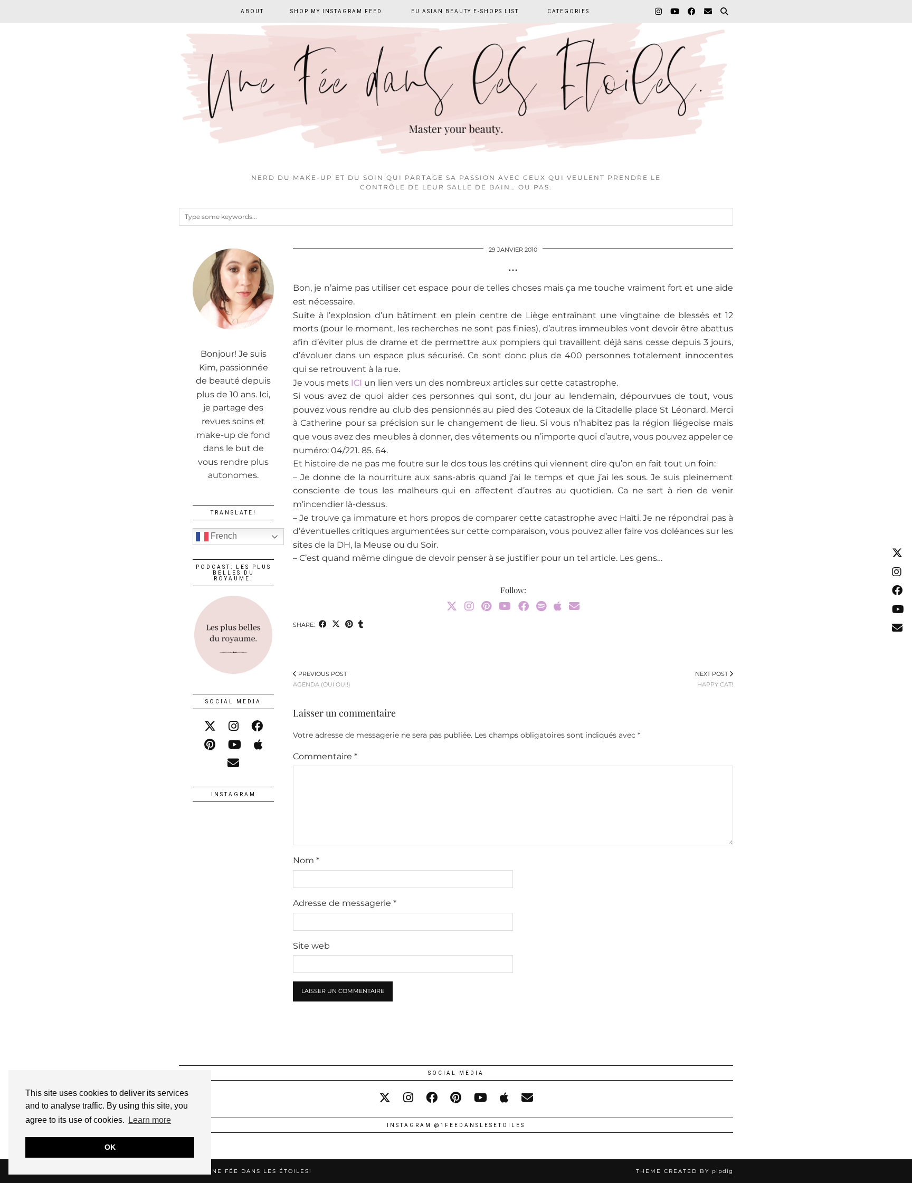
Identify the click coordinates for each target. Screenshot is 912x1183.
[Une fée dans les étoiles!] (456, 84)
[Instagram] (659, 11)
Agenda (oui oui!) (321, 679)
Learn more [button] (149, 1119)
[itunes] (258, 745)
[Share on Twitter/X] (336, 625)
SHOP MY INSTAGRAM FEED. (337, 11)
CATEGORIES (568, 11)
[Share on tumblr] (361, 625)
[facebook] (257, 726)
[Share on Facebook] (322, 625)
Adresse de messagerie (344, 903)
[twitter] (210, 726)
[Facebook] (692, 11)
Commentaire (325, 756)
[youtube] (234, 745)
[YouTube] (675, 11)
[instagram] (234, 726)
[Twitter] (451, 606)
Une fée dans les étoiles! (259, 1171)
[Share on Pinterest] (349, 625)
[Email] (708, 11)
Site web (311, 946)
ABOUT (252, 11)
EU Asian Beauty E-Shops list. (466, 11)
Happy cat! (714, 679)
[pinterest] (209, 745)
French (222, 535)
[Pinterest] (486, 606)
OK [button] (110, 1147)
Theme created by (684, 1171)
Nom (306, 860)
